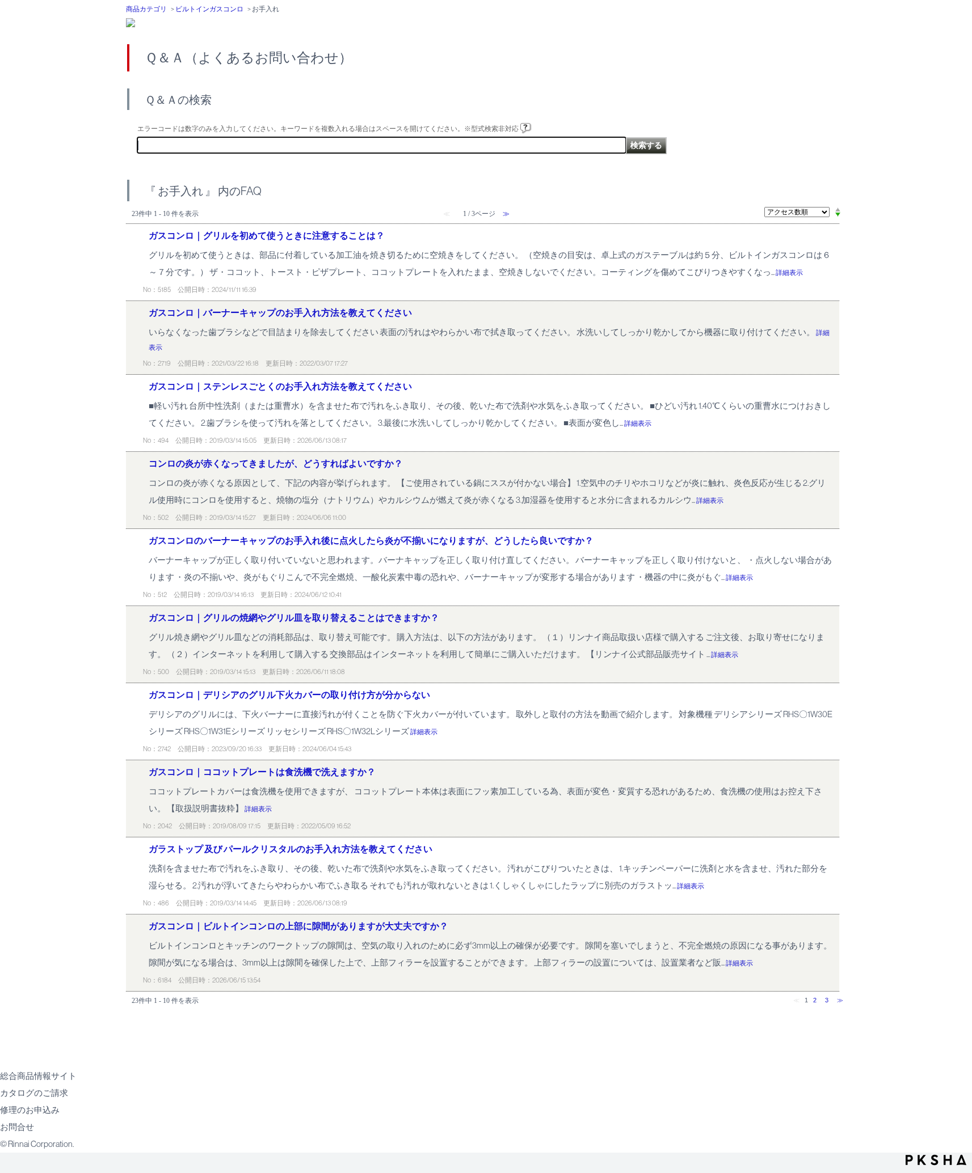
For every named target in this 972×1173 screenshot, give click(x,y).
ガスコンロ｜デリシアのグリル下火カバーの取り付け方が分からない (289, 694)
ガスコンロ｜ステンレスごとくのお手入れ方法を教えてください (280, 386)
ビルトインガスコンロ (209, 9)
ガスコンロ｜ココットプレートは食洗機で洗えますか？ (262, 772)
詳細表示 (789, 273)
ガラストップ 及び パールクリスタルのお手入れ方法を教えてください (290, 849)
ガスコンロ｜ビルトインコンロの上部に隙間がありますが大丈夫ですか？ (298, 926)
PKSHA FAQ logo (936, 1160)
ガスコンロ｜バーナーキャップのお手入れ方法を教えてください (280, 312)
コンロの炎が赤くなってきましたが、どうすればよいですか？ (276, 463)
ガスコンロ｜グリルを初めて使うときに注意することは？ (267, 235)
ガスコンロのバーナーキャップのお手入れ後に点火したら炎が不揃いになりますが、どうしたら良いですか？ (371, 540)
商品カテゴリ (146, 9)
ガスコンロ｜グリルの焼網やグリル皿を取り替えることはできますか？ (294, 617)
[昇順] (837, 209)
